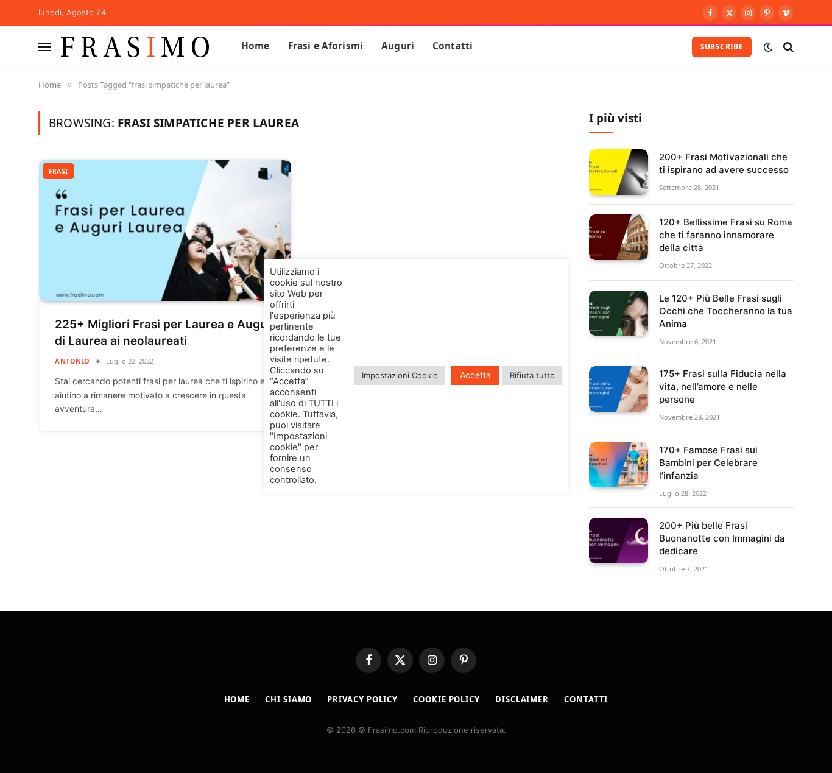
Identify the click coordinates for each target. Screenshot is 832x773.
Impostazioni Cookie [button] (400, 375)
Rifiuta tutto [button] (532, 375)
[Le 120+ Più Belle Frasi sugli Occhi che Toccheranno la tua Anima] (618, 313)
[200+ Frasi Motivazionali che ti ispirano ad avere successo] (618, 172)
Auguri (397, 46)
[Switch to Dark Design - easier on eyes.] (768, 47)
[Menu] (44, 46)
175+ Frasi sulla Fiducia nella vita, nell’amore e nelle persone (722, 386)
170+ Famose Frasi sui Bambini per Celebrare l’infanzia (708, 462)
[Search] (787, 46)
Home (255, 46)
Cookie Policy (446, 699)
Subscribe (721, 46)
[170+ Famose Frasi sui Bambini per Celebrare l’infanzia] (618, 465)
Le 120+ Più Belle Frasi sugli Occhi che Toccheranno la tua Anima (725, 311)
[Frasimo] (135, 47)
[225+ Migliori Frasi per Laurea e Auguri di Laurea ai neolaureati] (165, 231)
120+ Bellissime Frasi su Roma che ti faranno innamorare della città (725, 234)
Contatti (452, 46)
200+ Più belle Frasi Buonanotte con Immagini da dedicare (722, 538)
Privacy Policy (362, 699)
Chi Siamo (288, 699)
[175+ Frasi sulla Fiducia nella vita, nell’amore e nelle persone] (618, 389)
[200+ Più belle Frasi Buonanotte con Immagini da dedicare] (618, 540)
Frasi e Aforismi (325, 46)
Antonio (72, 360)
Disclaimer (522, 699)
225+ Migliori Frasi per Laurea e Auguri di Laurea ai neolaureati (165, 332)
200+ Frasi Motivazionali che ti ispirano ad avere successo (724, 163)
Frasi (58, 171)
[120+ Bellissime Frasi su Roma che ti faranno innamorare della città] (618, 237)
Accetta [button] (475, 375)
